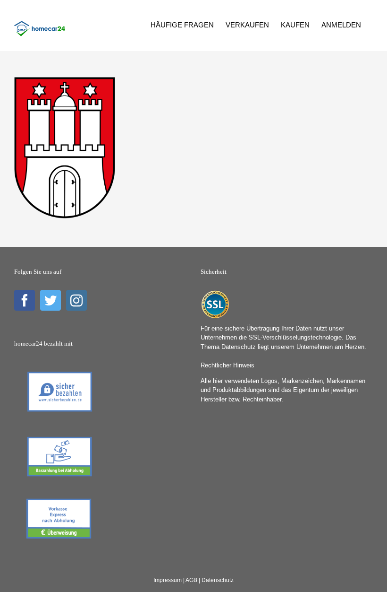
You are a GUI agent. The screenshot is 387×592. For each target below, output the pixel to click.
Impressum (167, 580)
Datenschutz (218, 580)
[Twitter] (50, 300)
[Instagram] (76, 300)
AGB (191, 580)
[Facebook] (24, 300)
